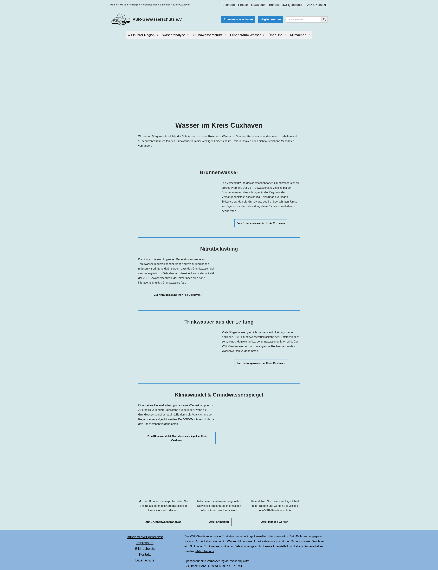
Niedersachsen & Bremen (156, 4)
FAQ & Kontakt (316, 4)
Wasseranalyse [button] (173, 35)
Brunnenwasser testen (238, 19)
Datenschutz (144, 560)
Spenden (228, 4)
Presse (243, 4)
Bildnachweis (145, 549)
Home (113, 4)
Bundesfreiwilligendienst (285, 4)
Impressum (144, 543)
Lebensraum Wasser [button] (245, 35)
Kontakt (145, 554)
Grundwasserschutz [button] (207, 35)
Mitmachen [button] (298, 35)
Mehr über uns (204, 551)
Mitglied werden (270, 19)
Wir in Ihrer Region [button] (141, 35)
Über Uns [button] (275, 35)
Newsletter (258, 4)
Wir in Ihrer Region (130, 4)
